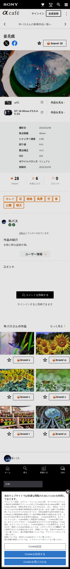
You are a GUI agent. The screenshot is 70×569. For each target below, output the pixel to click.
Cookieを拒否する (35, 554)
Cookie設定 (35, 546)
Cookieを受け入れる (35, 561)
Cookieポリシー (32, 537)
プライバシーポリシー (40, 539)
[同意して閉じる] (67, 491)
